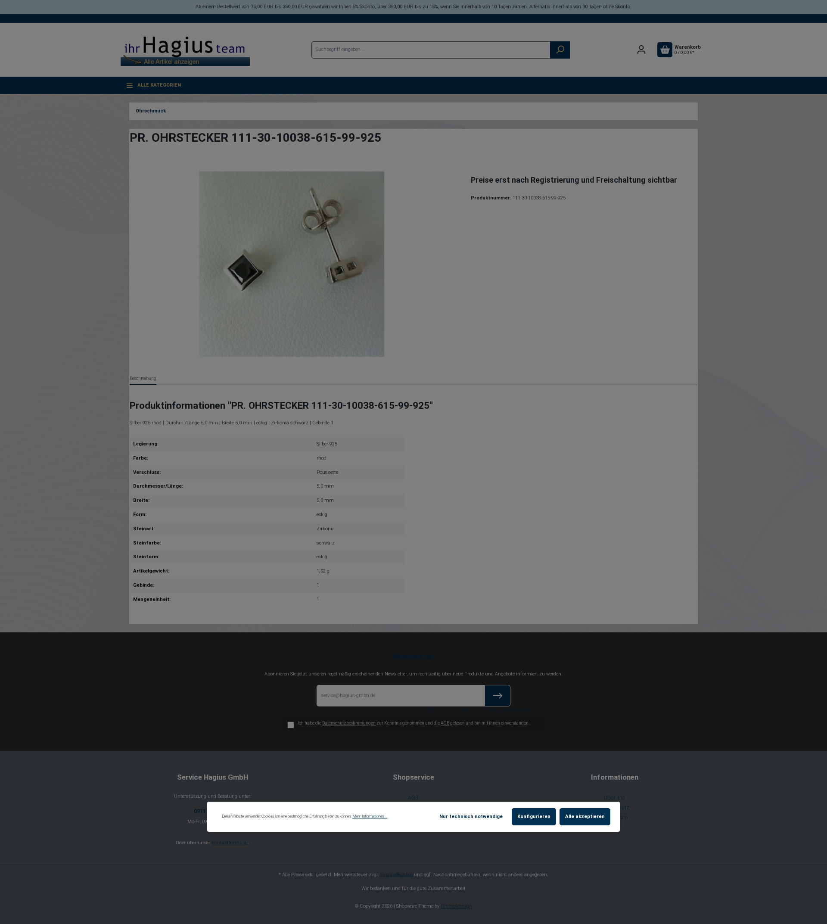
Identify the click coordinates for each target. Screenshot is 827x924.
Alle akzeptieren (585, 816)
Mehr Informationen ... (369, 816)
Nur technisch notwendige (471, 816)
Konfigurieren (533, 816)
